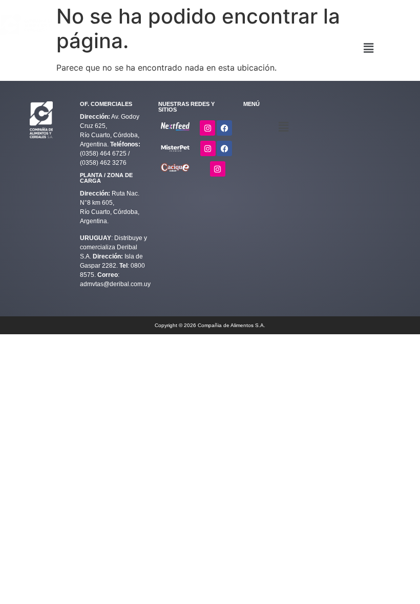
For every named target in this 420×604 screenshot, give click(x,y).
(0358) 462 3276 (103, 162)
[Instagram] (207, 128)
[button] (368, 47)
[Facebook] (224, 128)
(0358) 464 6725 (104, 153)
